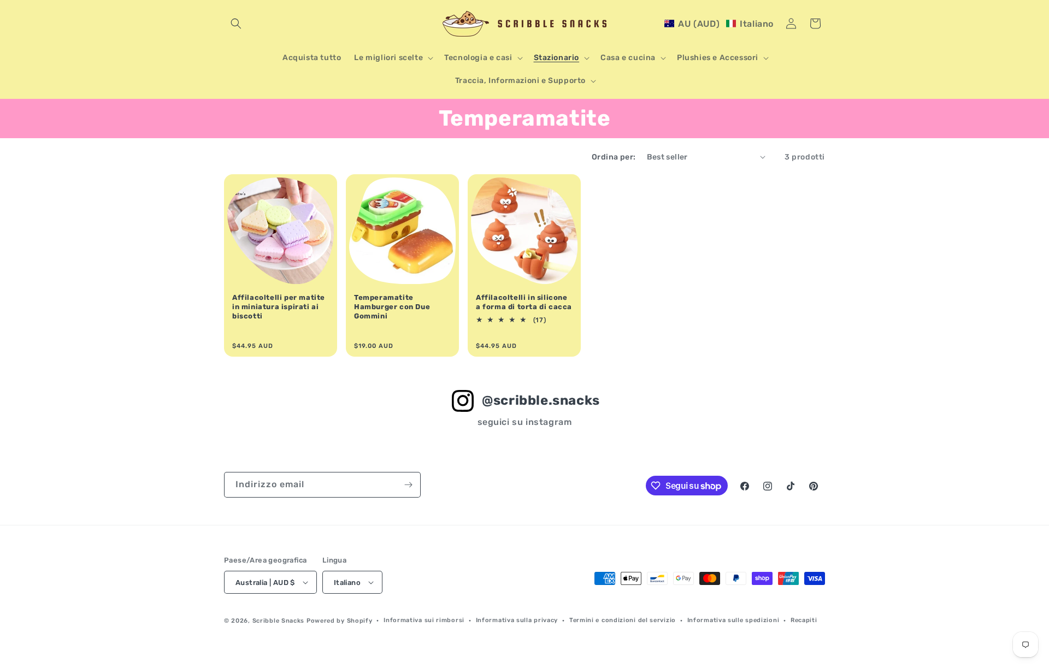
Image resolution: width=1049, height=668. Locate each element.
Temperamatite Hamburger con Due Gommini (392, 306)
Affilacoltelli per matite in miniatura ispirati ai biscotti (278, 306)
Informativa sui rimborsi (424, 620)
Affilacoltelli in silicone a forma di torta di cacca (524, 302)
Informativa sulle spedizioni (733, 620)
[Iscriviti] (408, 485)
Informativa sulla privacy (517, 620)
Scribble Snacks (278, 620)
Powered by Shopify (340, 620)
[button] (236, 23)
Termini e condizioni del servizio (622, 620)
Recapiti (804, 620)
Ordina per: (613, 157)
